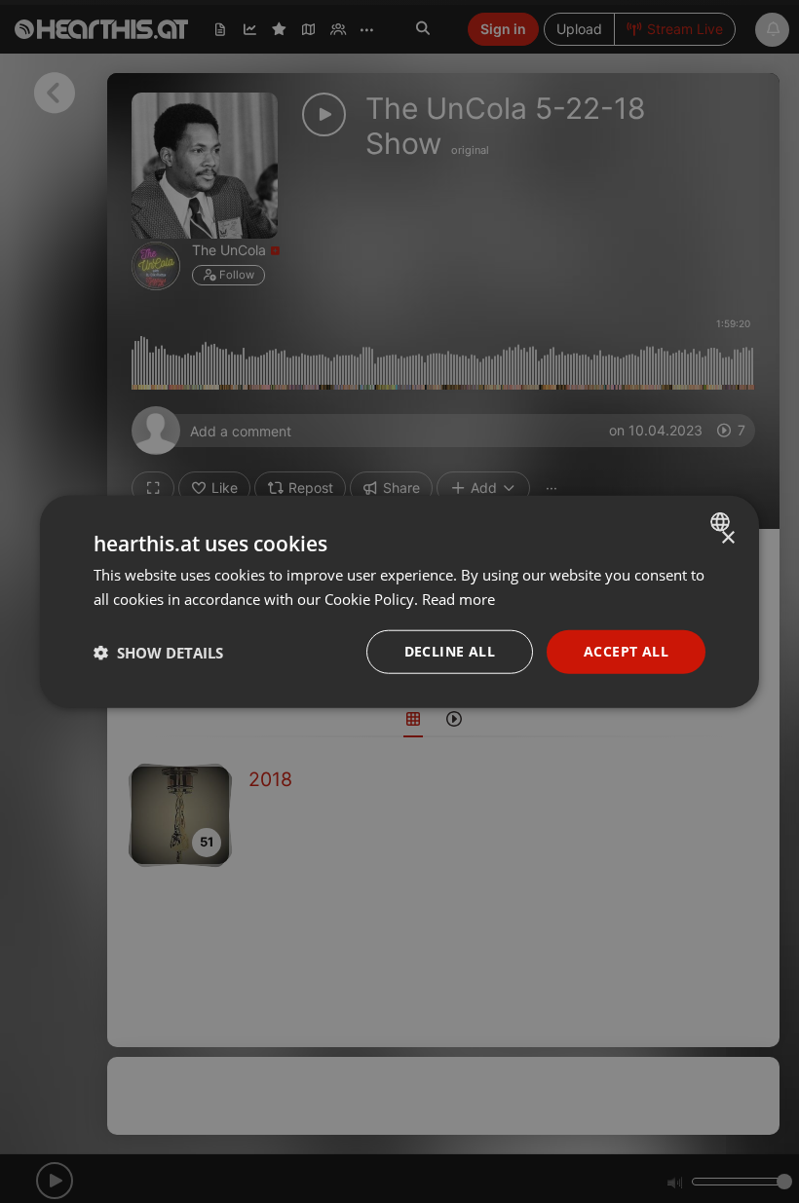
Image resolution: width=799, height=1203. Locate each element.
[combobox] (722, 521)
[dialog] (399, 601)
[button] (158, 651)
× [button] (727, 537)
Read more (458, 598)
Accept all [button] (626, 651)
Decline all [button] (449, 651)
